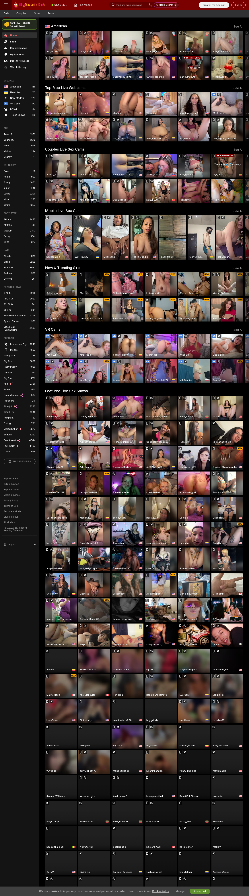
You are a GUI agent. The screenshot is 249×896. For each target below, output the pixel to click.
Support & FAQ (11, 478)
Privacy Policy (11, 500)
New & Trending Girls (62, 268)
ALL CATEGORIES (22, 461)
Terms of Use (11, 506)
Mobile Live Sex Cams (63, 211)
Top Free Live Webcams (65, 87)
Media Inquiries (12, 495)
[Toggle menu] (6, 5)
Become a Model (13, 511)
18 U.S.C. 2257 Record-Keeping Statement (16, 529)
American (59, 26)
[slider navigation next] (240, 55)
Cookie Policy (160, 891)
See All (238, 26)
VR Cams (52, 329)
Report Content (12, 489)
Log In (238, 5)
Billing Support (11, 484)
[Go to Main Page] (30, 5)
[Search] (150, 4)
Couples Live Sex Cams (65, 149)
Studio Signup (11, 517)
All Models (9, 522)
